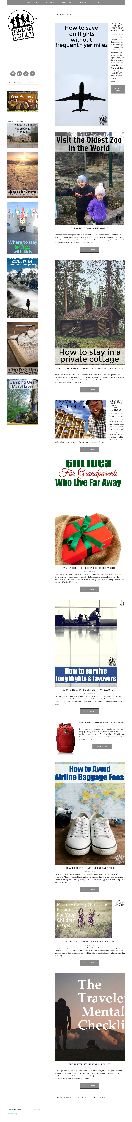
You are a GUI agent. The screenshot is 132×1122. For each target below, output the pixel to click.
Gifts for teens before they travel (102, 722)
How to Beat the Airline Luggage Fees (89, 868)
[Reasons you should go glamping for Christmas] (22, 175)
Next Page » (99, 1097)
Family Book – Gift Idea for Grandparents (90, 568)
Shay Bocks (81, 1119)
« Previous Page (64, 1097)
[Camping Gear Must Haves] (22, 402)
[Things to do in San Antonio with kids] (22, 136)
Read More (117, 89)
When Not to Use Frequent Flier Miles (118, 27)
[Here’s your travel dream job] (22, 288)
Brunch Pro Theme (67, 1119)
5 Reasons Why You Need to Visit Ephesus (116, 405)
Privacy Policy (12, 1114)
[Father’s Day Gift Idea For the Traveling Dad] (22, 348)
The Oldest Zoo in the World (89, 228)
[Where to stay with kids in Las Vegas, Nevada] (22, 228)
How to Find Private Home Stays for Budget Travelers (90, 368)
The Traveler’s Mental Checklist (90, 1064)
